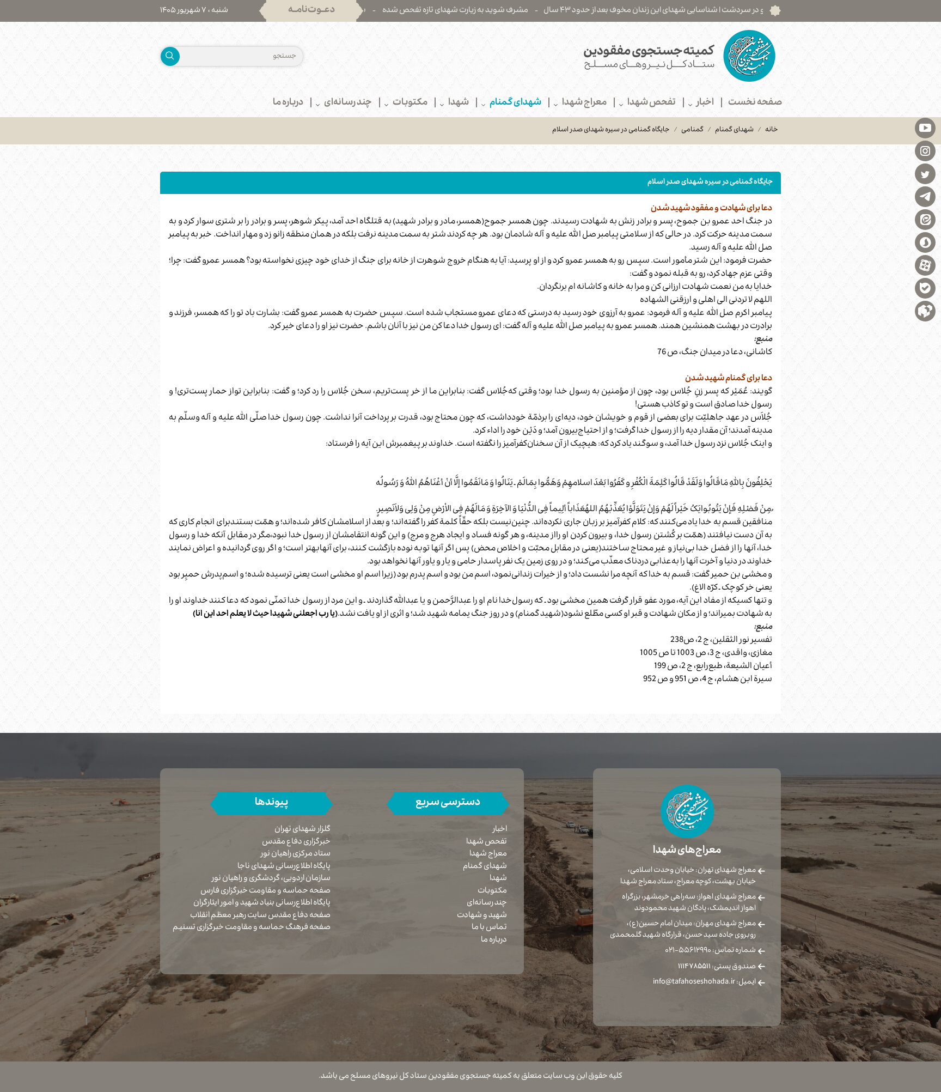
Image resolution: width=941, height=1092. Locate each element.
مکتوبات (492, 891)
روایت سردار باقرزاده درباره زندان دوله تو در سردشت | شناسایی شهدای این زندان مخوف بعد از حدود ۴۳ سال (755, 10)
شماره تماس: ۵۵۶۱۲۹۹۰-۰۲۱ (710, 951)
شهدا (498, 878)
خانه (771, 130)
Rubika (925, 310)
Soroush (925, 242)
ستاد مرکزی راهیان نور (296, 854)
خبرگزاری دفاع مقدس (296, 842)
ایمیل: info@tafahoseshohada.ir (704, 982)
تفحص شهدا (486, 842)
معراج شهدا (488, 854)
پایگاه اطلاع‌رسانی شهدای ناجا (284, 867)
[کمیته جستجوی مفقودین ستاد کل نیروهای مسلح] (630, 55)
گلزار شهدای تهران (302, 830)
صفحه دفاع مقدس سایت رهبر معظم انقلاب (260, 916)
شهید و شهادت (482, 916)
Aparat (925, 264)
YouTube (925, 127)
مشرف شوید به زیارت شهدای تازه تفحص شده (496, 10)
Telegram (925, 196)
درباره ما (494, 940)
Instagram (925, 150)
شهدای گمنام (734, 130)
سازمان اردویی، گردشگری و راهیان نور (271, 879)
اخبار (500, 829)
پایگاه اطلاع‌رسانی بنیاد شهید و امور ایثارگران (262, 903)
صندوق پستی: (717, 967)
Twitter (925, 173)
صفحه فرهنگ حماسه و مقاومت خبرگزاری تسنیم (252, 928)
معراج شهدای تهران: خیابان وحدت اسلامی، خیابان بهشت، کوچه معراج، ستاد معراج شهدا (688, 876)
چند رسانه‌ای (487, 903)
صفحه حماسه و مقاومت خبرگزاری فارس (265, 891)
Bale (925, 287)
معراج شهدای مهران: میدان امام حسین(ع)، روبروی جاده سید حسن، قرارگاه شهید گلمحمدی (683, 930)
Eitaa (925, 219)
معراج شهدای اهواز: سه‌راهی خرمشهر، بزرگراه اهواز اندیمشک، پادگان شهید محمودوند (689, 903)
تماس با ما (489, 928)
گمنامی (692, 130)
